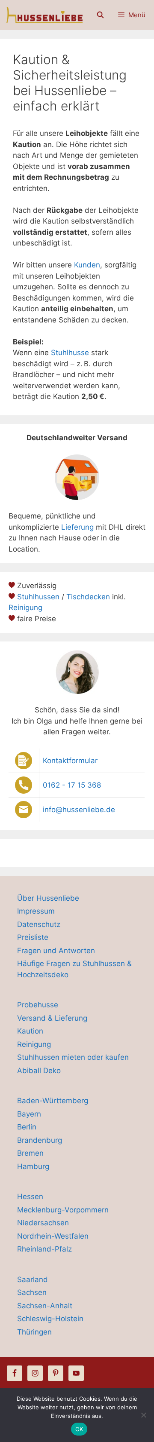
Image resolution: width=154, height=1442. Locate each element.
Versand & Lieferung (52, 1018)
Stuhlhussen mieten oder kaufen (73, 1057)
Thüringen (34, 1332)
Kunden (87, 265)
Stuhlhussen (38, 596)
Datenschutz (38, 924)
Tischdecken (88, 596)
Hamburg (33, 1166)
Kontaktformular (70, 760)
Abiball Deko (39, 1070)
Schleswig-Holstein (50, 1318)
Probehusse (37, 1004)
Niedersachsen (43, 1222)
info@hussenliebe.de (79, 809)
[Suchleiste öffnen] (100, 15)
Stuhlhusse (70, 352)
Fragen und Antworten (56, 950)
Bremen (30, 1153)
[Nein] (143, 1415)
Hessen (30, 1196)
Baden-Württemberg (52, 1100)
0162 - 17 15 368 (72, 785)
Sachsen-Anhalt (44, 1305)
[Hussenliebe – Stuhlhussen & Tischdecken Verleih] (43, 15)
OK (79, 1429)
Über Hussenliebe (48, 898)
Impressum (36, 911)
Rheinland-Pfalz (44, 1249)
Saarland (32, 1279)
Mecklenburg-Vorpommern (63, 1210)
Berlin (26, 1127)
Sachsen (32, 1292)
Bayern (29, 1114)
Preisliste (32, 937)
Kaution (30, 1031)
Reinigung (25, 607)
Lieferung (77, 527)
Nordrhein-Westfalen (53, 1236)
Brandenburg (39, 1140)
